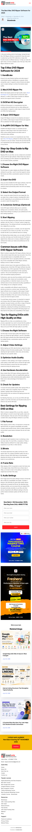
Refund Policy (5, 823)
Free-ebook (4, 807)
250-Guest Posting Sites (7, 809)
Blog (2, 813)
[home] (8, 3)
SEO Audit (4, 803)
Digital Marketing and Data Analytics (11, 780)
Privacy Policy (5, 821)
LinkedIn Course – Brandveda (9, 794)
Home (2, 767)
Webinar (3, 811)
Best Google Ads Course (7, 784)
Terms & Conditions (6, 819)
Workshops (4, 799)
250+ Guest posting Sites (8, 801)
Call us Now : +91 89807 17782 (9, 759)
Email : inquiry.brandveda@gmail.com (10, 761)
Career (3, 773)
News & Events (5, 805)
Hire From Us (4, 771)
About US (3, 769)
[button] (29, 3)
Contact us (4, 775)
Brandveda (19, 827)
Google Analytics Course (7, 786)
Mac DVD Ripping (8, 138)
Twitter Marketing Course (8, 790)
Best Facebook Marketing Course (10, 792)
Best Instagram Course (7, 788)
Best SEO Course (5, 782)
